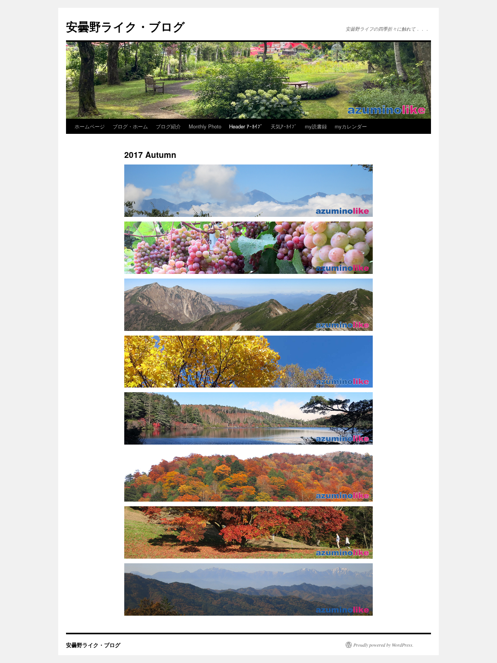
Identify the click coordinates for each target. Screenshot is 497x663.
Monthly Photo (205, 126)
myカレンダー (351, 126)
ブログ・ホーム (130, 126)
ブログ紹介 (168, 126)
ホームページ (90, 126)
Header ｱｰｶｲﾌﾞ (246, 126)
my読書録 (316, 126)
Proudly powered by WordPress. (383, 645)
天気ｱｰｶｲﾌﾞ (284, 126)
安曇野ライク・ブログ (125, 26)
